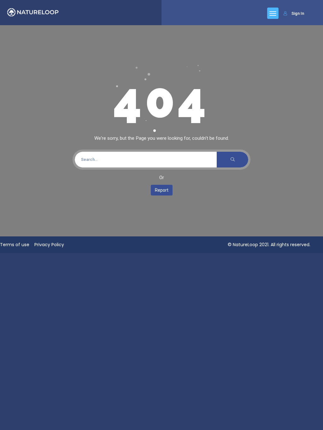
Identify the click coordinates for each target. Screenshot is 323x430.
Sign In (297, 13)
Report (161, 190)
